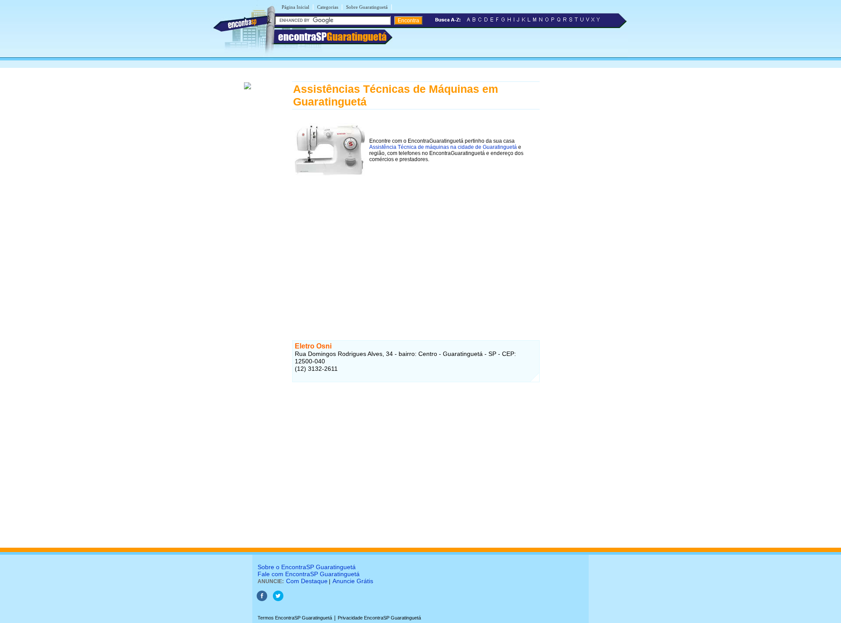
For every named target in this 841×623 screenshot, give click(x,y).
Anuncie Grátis (352, 580)
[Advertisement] (416, 251)
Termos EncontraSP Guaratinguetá (295, 617)
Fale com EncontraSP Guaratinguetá (309, 573)
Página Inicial (295, 7)
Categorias (327, 7)
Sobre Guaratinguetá (367, 7)
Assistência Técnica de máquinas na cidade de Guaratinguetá (443, 147)
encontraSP (332, 36)
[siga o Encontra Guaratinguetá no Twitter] (278, 599)
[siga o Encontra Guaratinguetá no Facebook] (262, 599)
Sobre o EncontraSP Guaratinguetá (307, 566)
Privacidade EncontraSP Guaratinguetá (379, 617)
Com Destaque (307, 580)
